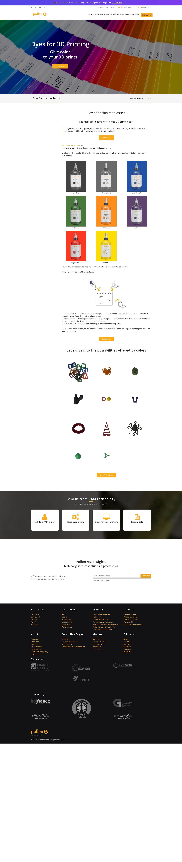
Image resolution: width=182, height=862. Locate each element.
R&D (63, 614)
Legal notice (36, 649)
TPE (78, 145)
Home (131, 99)
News (125, 639)
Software (128, 609)
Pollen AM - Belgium (73, 634)
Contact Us (146, 15)
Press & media (36, 647)
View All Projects (106, 475)
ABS (68, 145)
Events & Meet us (99, 642)
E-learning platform (131, 619)
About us (36, 634)
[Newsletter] (48, 7)
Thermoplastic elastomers (103, 622)
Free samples (98, 644)
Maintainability (67, 622)
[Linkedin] (40, 7)
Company (35, 639)
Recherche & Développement (73, 647)
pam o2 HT (35, 617)
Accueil (65, 639)
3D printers (98, 14)
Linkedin (126, 644)
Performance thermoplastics (104, 627)
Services (127, 14)
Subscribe (146, 576)
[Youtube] (36, 7)
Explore (135, 14)
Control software (130, 617)
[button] (89, 16)
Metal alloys (97, 617)
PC (75, 145)
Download (97, 647)
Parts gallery (67, 627)
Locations (35, 642)
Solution (96, 639)
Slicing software (129, 614)
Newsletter (127, 652)
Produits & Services (69, 642)
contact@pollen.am (127, 7)
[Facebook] (31, 7)
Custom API (128, 622)
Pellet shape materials (101, 614)
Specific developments (132, 624)
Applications (118, 14)
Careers (34, 644)
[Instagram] (44, 7)
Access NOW (117, 3)
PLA (64, 145)
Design (64, 617)
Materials (108, 14)
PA (72, 145)
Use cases (66, 624)
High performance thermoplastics (106, 624)
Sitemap (34, 654)
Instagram (127, 649)
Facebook (127, 647)
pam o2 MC (35, 614)
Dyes (149, 99)
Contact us (106, 137)
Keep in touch (98, 649)
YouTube (126, 642)
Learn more (60, 66)
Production (66, 619)
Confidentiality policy (39, 652)
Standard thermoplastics (102, 629)
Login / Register (145, 7)
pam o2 (34, 619)
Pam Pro (34, 622)
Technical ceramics (100, 619)
